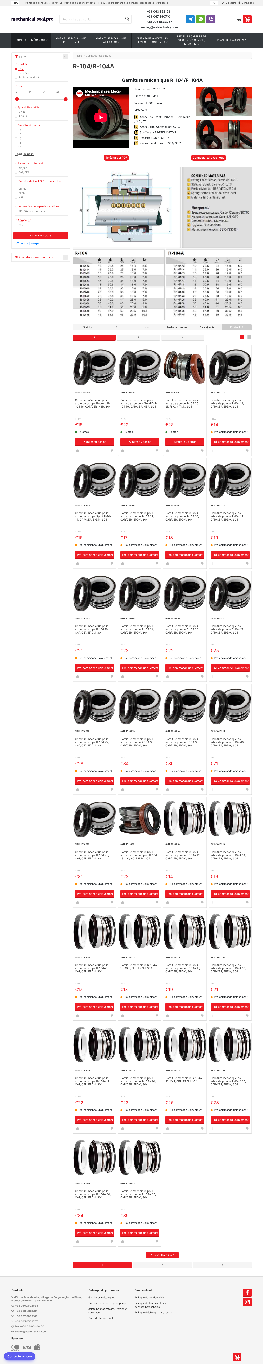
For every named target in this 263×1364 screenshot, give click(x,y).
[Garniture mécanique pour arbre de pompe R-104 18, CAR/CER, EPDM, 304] (94, 592)
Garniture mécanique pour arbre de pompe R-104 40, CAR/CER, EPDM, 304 (228, 742)
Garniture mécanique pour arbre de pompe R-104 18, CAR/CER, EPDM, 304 (92, 629)
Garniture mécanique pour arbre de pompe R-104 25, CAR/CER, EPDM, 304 (92, 742)
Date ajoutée (207, 327)
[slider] (17, 99)
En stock (235, 327)
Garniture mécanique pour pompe (107, 1303)
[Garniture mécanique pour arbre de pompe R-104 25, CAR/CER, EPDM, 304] (94, 705)
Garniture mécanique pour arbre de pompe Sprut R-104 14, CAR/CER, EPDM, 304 (93, 516)
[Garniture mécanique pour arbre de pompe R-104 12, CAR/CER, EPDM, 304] (230, 366)
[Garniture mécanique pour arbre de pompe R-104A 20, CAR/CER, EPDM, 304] (139, 1044)
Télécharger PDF (116, 157)
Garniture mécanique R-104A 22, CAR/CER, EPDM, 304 (183, 1079)
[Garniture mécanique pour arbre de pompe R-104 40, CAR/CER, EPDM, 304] (230, 705)
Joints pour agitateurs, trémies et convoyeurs (107, 1310)
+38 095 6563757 (159, 21)
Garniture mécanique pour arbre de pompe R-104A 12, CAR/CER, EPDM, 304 (182, 855)
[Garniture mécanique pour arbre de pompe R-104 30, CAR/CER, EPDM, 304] (139, 705)
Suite (162, 1254)
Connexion (247, 2)
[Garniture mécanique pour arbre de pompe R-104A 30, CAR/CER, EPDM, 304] (94, 1157)
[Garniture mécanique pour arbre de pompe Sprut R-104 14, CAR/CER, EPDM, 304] (94, 479)
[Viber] (210, 19)
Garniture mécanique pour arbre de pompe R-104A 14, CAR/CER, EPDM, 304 (228, 855)
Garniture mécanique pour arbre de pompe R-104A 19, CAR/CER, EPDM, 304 (92, 1081)
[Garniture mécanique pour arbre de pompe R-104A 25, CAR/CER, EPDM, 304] (230, 1044)
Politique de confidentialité (79, 2)
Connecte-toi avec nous (208, 157)
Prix (117, 327)
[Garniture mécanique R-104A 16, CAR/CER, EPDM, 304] (139, 931)
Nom (147, 327)
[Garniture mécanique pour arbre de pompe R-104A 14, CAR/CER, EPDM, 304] (230, 818)
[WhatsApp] (200, 19)
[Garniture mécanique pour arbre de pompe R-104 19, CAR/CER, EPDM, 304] (139, 592)
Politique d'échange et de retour (43, 2)
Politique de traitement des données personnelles (125, 2)
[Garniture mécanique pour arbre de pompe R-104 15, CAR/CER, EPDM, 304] (139, 479)
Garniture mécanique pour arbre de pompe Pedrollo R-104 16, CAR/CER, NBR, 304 (93, 403)
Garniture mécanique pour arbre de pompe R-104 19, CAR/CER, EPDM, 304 (137, 629)
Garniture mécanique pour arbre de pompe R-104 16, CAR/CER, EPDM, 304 (182, 516)
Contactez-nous (19, 1356)
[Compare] (77, 451)
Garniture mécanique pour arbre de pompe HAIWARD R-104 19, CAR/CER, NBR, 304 (138, 403)
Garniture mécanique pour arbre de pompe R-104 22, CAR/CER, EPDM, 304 (227, 629)
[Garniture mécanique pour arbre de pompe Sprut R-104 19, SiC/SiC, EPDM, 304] (139, 818)
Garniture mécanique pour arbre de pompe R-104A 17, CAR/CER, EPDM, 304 (182, 968)
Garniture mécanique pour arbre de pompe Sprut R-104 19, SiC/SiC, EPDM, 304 (138, 855)
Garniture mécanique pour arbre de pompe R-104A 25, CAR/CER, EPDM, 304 (228, 1081)
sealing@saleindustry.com (159, 27)
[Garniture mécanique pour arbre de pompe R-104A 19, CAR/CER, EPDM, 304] (94, 1044)
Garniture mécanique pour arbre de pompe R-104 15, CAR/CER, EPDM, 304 (137, 516)
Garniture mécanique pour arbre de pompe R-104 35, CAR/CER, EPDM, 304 (182, 742)
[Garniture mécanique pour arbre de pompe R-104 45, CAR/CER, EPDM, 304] (94, 818)
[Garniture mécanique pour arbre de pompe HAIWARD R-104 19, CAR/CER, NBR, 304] (139, 366)
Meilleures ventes (177, 327)
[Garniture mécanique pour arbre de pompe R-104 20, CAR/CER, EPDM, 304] (184, 592)
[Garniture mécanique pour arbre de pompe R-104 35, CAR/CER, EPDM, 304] (184, 705)
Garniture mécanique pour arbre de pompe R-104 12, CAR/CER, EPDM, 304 (227, 403)
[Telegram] (190, 19)
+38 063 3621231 (159, 11)
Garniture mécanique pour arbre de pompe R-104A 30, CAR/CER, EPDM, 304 (93, 1194)
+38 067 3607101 (159, 16)
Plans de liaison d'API (100, 1318)
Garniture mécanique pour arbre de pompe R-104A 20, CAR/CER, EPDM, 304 (138, 1081)
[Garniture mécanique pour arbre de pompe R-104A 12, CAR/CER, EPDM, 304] (184, 818)
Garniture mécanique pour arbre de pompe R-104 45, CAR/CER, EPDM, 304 (92, 855)
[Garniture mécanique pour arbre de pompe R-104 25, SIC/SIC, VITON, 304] (184, 366)
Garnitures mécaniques (101, 1297)
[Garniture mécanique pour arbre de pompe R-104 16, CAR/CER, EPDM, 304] (184, 479)
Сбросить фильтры (28, 243)
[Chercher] (127, 19)
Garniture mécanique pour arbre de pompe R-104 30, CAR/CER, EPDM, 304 (137, 742)
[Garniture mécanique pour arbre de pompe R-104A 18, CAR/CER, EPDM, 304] (230, 931)
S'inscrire (230, 2)
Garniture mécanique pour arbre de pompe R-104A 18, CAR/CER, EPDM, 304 (228, 968)
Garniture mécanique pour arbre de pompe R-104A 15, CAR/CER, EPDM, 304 (92, 968)
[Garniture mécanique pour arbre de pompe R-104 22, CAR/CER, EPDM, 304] (230, 592)
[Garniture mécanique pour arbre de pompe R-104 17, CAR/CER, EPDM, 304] (230, 479)
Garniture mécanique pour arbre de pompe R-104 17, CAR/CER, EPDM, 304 (227, 516)
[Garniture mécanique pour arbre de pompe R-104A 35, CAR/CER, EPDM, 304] (139, 1157)
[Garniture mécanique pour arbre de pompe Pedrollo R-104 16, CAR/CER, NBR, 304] (94, 366)
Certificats (162, 2)
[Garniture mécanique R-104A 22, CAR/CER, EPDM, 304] (184, 1044)
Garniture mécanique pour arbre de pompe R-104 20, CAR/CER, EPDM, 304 (182, 629)
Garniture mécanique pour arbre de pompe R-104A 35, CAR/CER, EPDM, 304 (138, 1194)
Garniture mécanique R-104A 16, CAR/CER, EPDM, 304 (138, 967)
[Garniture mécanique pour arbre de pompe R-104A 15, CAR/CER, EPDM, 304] (94, 931)
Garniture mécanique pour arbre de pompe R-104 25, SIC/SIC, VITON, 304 (182, 403)
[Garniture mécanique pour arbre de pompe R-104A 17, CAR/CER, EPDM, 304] (184, 931)
